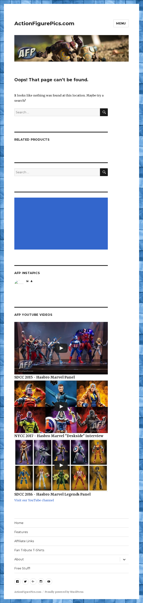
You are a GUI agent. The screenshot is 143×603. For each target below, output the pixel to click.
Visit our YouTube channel (34, 500)
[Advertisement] (62, 224)
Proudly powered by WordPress (64, 592)
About (19, 559)
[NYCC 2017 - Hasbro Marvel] (61, 407)
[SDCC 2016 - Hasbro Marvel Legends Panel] (61, 465)
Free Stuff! (22, 568)
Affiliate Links (24, 541)
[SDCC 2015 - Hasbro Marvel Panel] (61, 348)
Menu (121, 23)
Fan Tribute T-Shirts (29, 550)
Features (21, 532)
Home (18, 523)
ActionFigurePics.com (44, 23)
